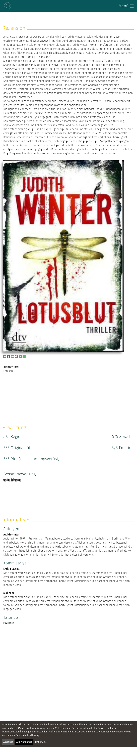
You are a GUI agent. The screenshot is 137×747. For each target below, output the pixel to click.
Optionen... (40, 742)
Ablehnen (8, 741)
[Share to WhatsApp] (24, 356)
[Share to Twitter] (4, 356)
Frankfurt (8, 623)
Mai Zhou (9, 593)
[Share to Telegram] (20, 356)
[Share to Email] (12, 356)
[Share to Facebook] (8, 356)
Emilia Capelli (11, 568)
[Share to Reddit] (16, 356)
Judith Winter (11, 534)
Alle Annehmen (24, 741)
